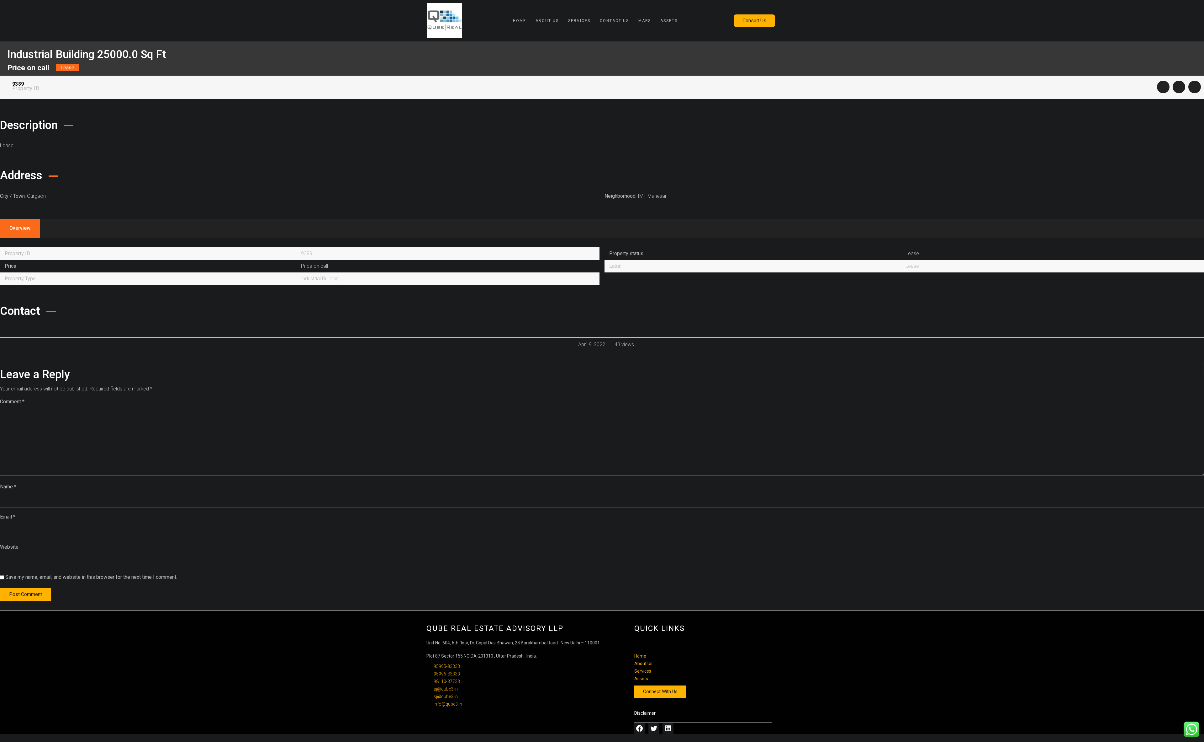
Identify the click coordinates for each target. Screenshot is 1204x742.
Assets (669, 21)
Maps (644, 21)
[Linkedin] (668, 728)
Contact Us (614, 21)
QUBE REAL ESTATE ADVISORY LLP (494, 628)
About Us (547, 21)
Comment (12, 402)
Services (579, 21)
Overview (19, 228)
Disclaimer (645, 713)
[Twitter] (653, 728)
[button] (754, 20)
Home (519, 21)
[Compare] (1179, 87)
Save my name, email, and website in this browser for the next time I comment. (91, 577)
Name (8, 487)
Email (7, 517)
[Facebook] (639, 728)
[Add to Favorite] (1163, 87)
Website (9, 547)
